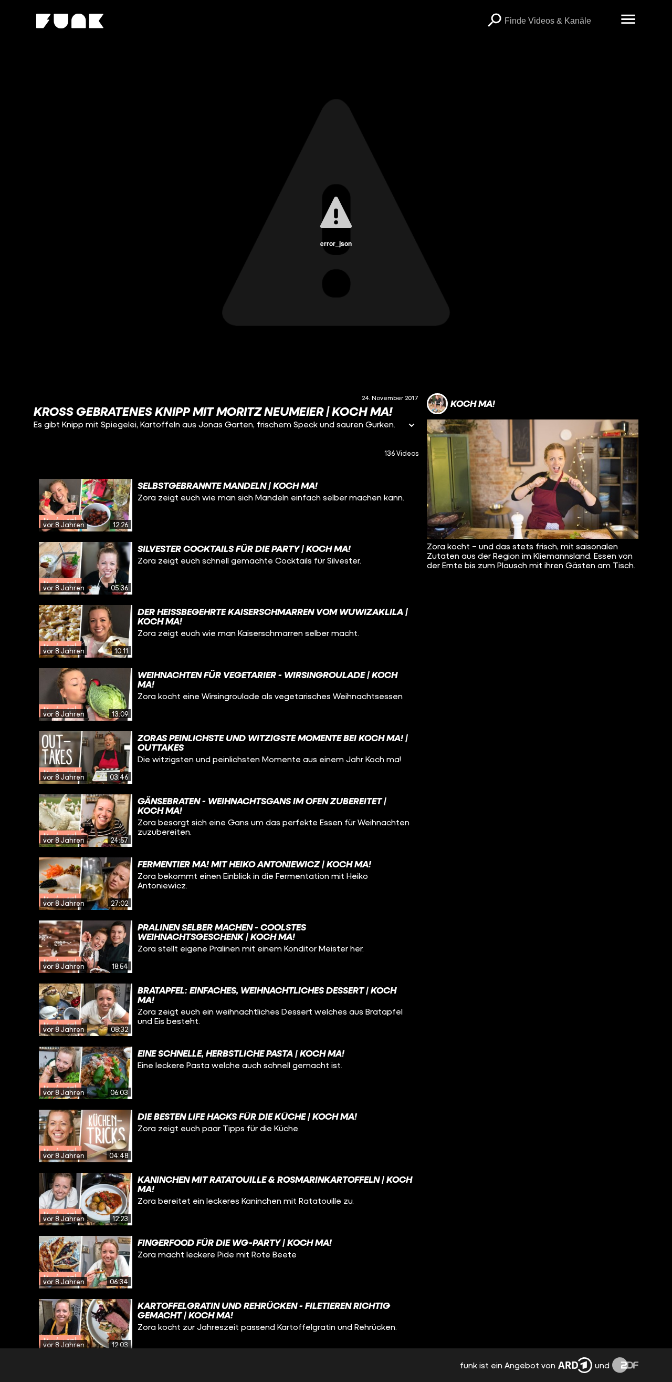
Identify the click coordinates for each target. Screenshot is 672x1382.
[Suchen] (494, 21)
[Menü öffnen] (627, 20)
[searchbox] (559, 21)
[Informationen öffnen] (411, 426)
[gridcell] (226, 505)
